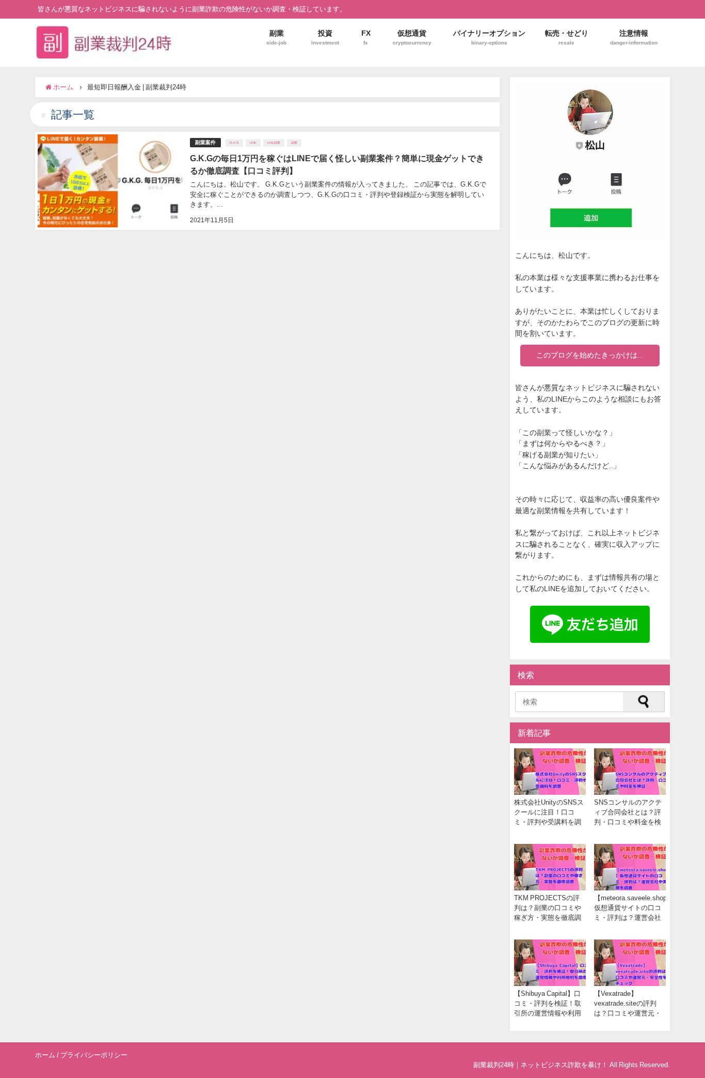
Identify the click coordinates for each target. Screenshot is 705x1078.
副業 (276, 36)
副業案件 (205, 142)
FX (366, 36)
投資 (325, 36)
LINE (253, 142)
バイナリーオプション (489, 36)
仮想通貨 (412, 36)
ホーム (45, 1055)
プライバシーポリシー (93, 1055)
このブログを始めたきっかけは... (590, 355)
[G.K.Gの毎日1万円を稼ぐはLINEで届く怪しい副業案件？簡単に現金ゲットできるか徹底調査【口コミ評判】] (267, 181)
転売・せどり (566, 36)
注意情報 (634, 36)
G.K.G (234, 142)
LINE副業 (273, 142)
